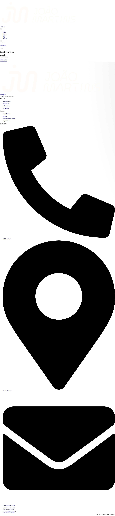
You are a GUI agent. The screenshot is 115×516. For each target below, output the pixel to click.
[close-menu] (1, 41)
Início (4, 31)
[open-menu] (1, 29)
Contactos (5, 38)
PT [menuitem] (4, 26)
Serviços (4, 32)
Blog (4, 36)
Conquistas (5, 35)
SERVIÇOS (2, 98)
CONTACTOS (3, 123)
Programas (5, 33)
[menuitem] (2, 27)
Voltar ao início (3, 59)
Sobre (4, 37)
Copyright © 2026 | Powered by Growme (106, 514)
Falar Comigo (3, 45)
